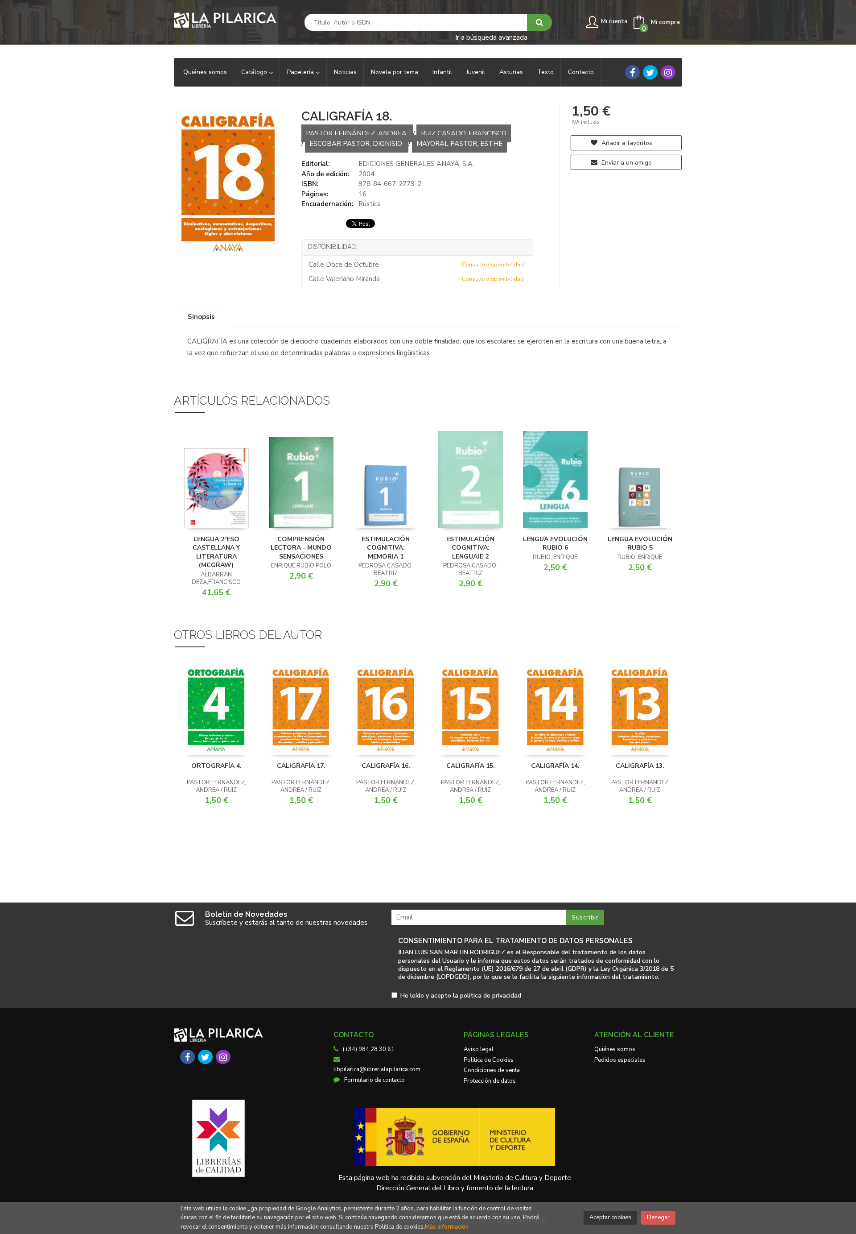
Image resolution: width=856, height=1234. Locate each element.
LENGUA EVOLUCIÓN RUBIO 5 (640, 543)
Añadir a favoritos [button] (626, 143)
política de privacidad (490, 995)
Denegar (658, 1217)
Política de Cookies (489, 1060)
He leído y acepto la (460, 996)
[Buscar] (539, 22)
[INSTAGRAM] (668, 72)
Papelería (301, 72)
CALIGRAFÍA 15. (470, 766)
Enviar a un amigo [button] (626, 162)
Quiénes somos (614, 1049)
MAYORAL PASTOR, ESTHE (459, 143)
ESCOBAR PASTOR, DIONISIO (356, 143)
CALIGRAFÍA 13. (640, 766)
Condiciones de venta (492, 1070)
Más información (447, 1227)
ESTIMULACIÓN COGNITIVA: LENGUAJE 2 (470, 548)
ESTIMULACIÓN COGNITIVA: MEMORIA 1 (386, 548)
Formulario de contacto (374, 1080)
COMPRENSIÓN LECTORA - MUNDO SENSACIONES (301, 548)
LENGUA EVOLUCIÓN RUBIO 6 (555, 543)
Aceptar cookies (610, 1217)
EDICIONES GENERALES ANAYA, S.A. (416, 163)
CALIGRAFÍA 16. (386, 766)
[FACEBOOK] (632, 72)
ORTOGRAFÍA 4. (216, 766)
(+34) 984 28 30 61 (369, 1049)
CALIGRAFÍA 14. (555, 766)
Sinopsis (201, 316)
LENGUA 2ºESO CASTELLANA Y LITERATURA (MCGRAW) (216, 552)
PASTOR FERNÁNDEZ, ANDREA (357, 133)
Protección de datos (490, 1081)
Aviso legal (479, 1049)
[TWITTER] (650, 72)
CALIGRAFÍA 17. (301, 766)
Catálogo (255, 72)
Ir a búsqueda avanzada (491, 37)
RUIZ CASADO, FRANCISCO (463, 133)
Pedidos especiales (620, 1060)
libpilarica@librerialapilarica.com (376, 1069)
